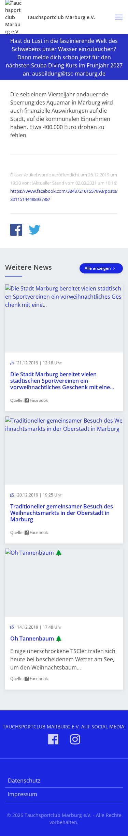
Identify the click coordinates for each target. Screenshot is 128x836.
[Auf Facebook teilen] (16, 231)
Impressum (22, 794)
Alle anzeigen (98, 268)
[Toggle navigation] (116, 17)
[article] (64, 347)
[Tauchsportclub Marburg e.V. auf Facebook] (53, 740)
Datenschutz (24, 780)
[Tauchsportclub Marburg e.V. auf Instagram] (75, 740)
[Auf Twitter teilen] (35, 231)
